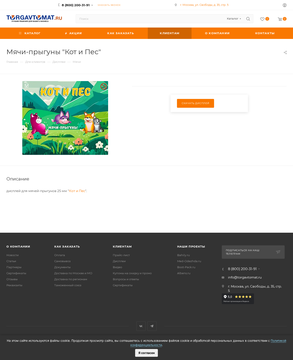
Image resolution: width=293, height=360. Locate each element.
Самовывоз (62, 261)
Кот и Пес (77, 191)
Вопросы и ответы (126, 279)
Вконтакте (141, 326)
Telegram (152, 326)
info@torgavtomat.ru (245, 277)
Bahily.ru (183, 255)
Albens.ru (183, 273)
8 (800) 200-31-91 (76, 5)
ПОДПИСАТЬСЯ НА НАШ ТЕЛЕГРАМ (243, 252)
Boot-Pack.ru (186, 267)
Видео (117, 267)
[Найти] (248, 18)
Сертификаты (16, 273)
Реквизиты (14, 285)
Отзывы (12, 279)
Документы (62, 267)
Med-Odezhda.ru (189, 261)
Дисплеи (119, 261)
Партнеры (13, 267)
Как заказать (67, 246)
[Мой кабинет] (285, 5)
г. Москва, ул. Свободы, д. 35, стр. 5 (204, 4)
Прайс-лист (121, 255)
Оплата (59, 255)
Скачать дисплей (195, 103)
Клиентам (122, 246)
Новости (12, 255)
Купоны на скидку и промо (132, 273)
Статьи (11, 261)
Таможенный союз (67, 285)
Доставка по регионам (70, 279)
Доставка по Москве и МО (73, 273)
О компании (18, 246)
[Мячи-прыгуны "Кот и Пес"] (65, 118)
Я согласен (146, 353)
